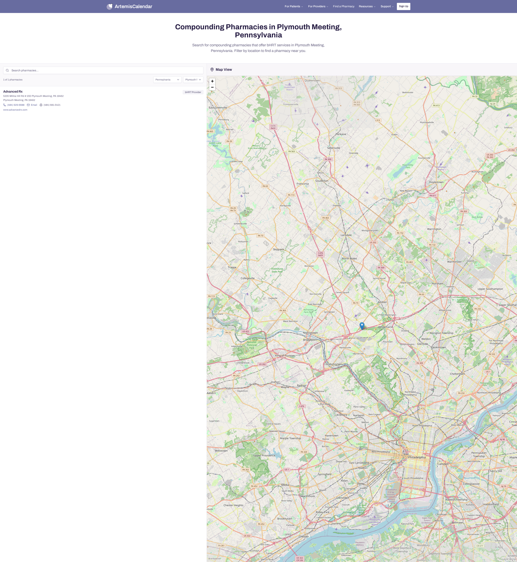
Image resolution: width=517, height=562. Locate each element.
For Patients (292, 6)
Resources (366, 6)
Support (386, 6)
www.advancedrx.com (15, 109)
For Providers (316, 6)
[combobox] (167, 79)
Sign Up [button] (403, 6)
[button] (362, 326)
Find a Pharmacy (343, 6)
